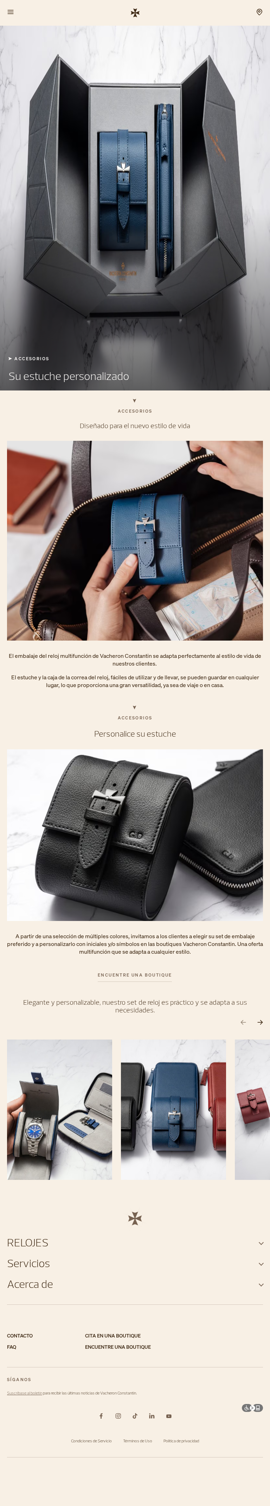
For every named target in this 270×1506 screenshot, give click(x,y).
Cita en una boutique (113, 1336)
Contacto (20, 1336)
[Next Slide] (260, 1022)
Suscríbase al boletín (24, 1393)
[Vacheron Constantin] (135, 12)
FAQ (11, 1347)
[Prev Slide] (243, 1022)
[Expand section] (261, 1242)
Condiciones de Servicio (91, 1440)
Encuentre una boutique (135, 975)
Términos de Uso (137, 1440)
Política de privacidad (181, 1440)
